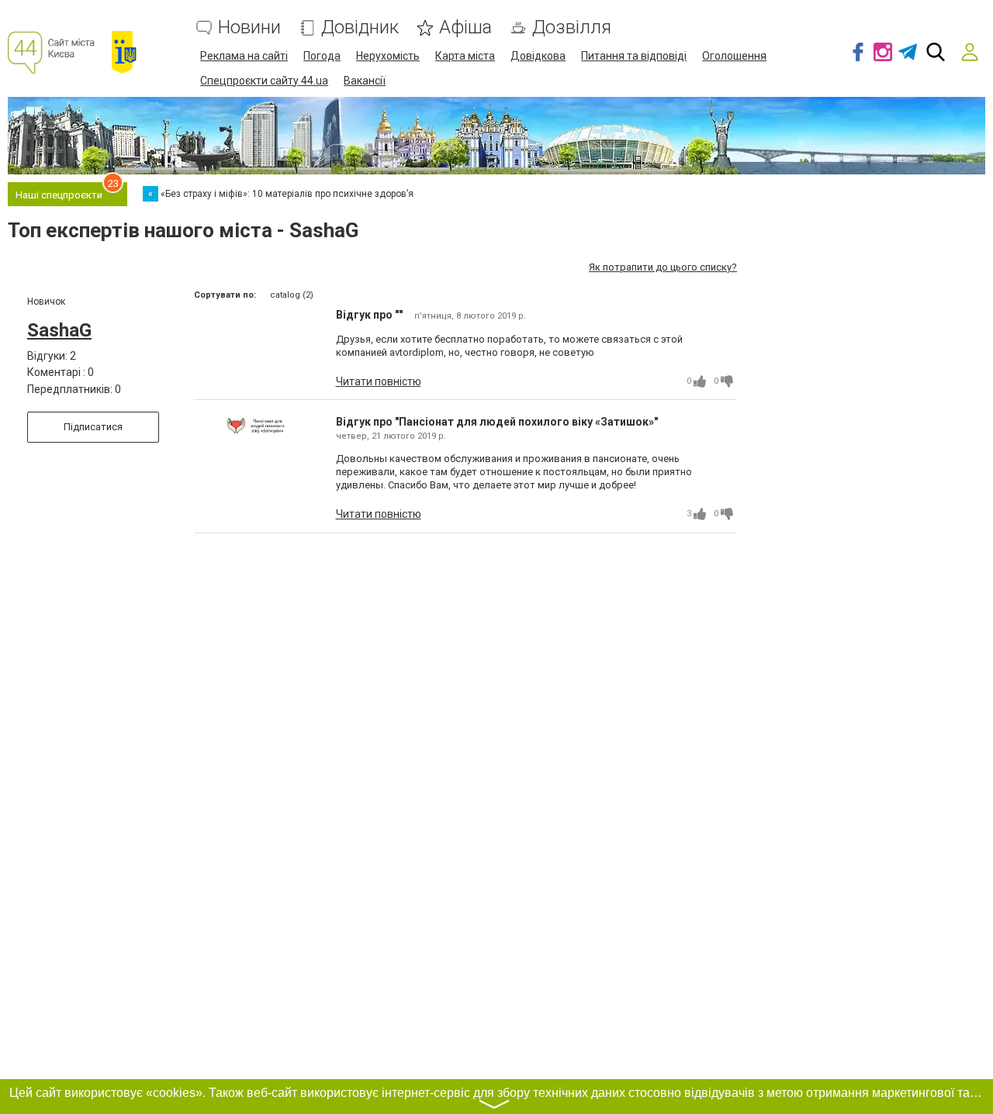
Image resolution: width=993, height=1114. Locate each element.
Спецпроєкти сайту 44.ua (264, 80)
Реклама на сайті (244, 56)
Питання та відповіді (634, 56)
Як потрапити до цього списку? (663, 267)
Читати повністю (378, 381)
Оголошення (734, 56)
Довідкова (538, 56)
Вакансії (365, 80)
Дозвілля (571, 27)
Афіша (465, 27)
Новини (249, 27)
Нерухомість (388, 56)
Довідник (360, 27)
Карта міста (465, 56)
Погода (322, 56)
